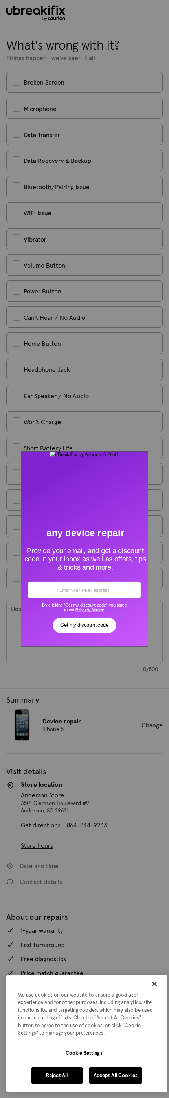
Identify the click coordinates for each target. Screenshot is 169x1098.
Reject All (57, 1075)
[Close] (154, 984)
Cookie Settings (84, 1053)
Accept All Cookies (116, 1075)
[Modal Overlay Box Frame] (84, 549)
